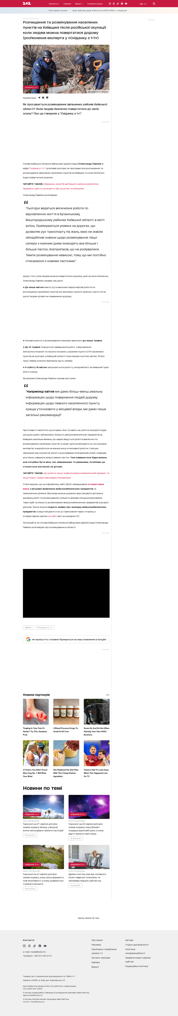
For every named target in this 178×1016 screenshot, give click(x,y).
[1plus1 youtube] (45, 946)
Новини (67, 3)
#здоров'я (75, 885)
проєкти (53, 3)
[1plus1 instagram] (24, 946)
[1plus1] (27, 3)
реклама (96, 944)
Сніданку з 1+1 (37, 168)
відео (78, 3)
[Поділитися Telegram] (39, 98)
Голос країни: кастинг (58, 10)
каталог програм (101, 957)
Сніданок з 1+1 (31, 87)
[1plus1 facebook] (40, 946)
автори (129, 940)
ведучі (95, 966)
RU (145, 4)
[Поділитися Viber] (47, 97)
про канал (97, 940)
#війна (28, 627)
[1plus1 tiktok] (34, 946)
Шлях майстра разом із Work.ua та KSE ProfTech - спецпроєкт (100, 10)
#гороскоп (30, 835)
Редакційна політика (136, 966)
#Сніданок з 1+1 (44, 627)
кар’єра (96, 962)
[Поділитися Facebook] (43, 98)
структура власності (137, 944)
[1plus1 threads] (29, 946)
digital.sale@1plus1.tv (33, 995)
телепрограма (95, 3)
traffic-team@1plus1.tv (34, 1001)
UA (141, 4)
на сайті (52, 516)
